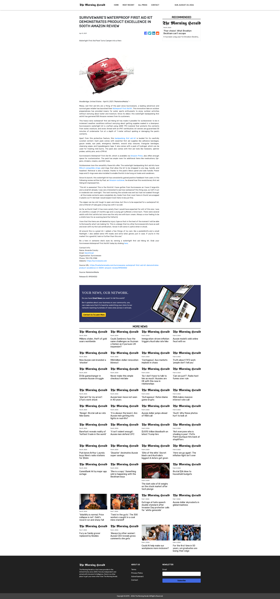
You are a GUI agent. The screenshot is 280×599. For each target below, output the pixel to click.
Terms (133, 569)
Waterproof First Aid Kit (122, 108)
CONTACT (155, 5)
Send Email (89, 253)
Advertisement (137, 576)
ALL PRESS (142, 5)
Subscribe (182, 581)
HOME (116, 5)
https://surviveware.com (97, 261)
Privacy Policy (137, 573)
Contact (134, 580)
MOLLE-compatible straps (90, 168)
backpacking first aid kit (125, 138)
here (126, 243)
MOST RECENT (128, 5)
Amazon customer (116, 180)
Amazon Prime (136, 156)
